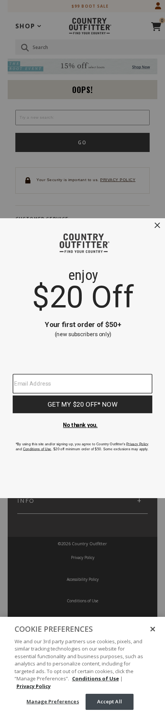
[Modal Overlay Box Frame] (82, 358)
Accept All (109, 701)
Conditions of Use (95, 678)
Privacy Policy (33, 686)
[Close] (152, 629)
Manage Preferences (52, 701)
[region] (82, 666)
